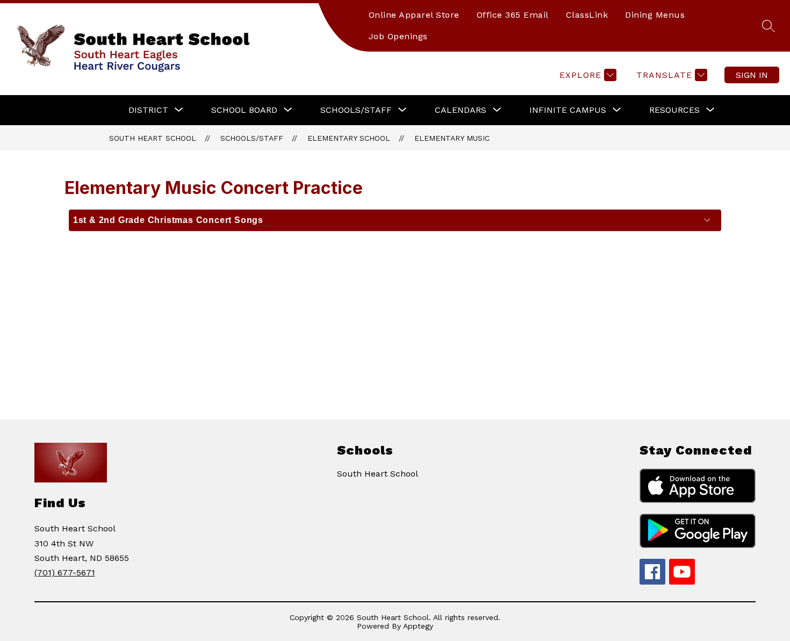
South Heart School (152, 138)
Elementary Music (452, 138)
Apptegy (418, 626)
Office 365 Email (513, 15)
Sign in (752, 75)
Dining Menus (655, 15)
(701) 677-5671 (64, 572)
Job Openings (398, 36)
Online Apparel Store (414, 15)
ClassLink (587, 15)
